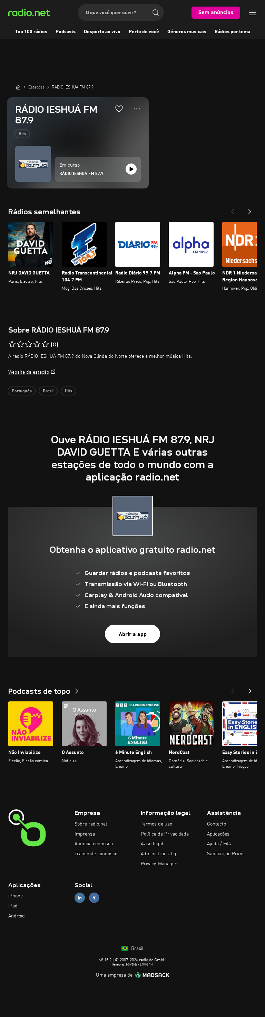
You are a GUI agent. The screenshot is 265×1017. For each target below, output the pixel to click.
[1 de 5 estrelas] (12, 344)
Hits (22, 134)
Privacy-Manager (159, 863)
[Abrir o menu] (252, 12)
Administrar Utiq (158, 853)
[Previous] (232, 209)
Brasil (48, 391)
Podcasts (66, 31)
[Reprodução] (131, 169)
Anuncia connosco (94, 843)
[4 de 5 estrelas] (37, 344)
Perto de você (144, 31)
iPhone (15, 896)
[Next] (250, 209)
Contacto (216, 824)
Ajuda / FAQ (219, 843)
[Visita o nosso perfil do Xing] (94, 898)
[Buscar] (155, 12)
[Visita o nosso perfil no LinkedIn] (79, 898)
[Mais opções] (137, 109)
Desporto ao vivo (102, 31)
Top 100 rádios (31, 31)
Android (16, 916)
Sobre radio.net (91, 824)
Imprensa (85, 834)
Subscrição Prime (226, 853)
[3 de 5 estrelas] (28, 344)
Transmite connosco (96, 853)
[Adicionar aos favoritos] (119, 108)
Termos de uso (156, 824)
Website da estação (28, 372)
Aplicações (218, 834)
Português (22, 391)
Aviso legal (152, 843)
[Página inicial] (18, 87)
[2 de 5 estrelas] (20, 344)
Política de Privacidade (165, 834)
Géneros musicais (186, 31)
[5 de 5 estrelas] (45, 344)
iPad (13, 906)
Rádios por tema (232, 31)
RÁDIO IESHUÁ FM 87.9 (81, 174)
